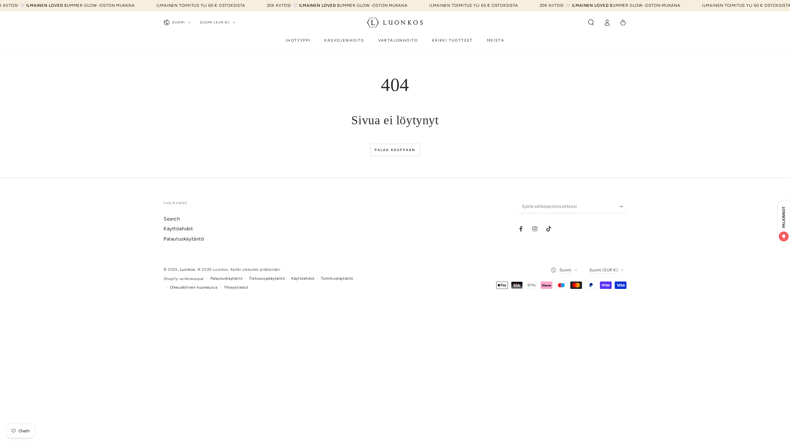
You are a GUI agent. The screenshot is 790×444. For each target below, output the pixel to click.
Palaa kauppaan (395, 150)
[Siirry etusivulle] (395, 22)
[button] (591, 22)
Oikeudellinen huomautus (194, 287)
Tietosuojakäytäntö (267, 278)
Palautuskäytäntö (184, 239)
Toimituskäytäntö (337, 278)
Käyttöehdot (178, 229)
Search (172, 219)
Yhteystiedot (236, 287)
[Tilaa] (622, 206)
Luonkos (187, 269)
